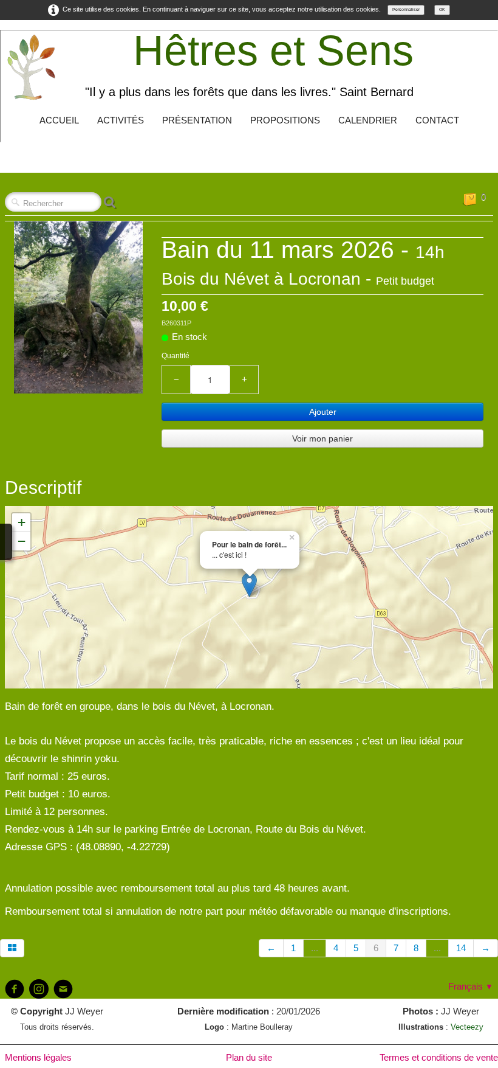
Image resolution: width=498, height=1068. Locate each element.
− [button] (22, 541)
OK (442, 9)
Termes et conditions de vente (439, 1057)
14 (461, 948)
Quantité (175, 356)
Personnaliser (406, 9)
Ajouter (322, 412)
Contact (437, 120)
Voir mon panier (322, 438)
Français (470, 986)
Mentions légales (38, 1057)
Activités (120, 120)
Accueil (59, 120)
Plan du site (249, 1057)
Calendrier (367, 120)
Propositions (285, 120)
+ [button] (22, 522)
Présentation (197, 120)
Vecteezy (467, 1027)
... (314, 948)
